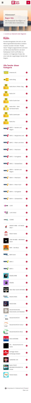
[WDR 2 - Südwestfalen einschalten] (27, 163)
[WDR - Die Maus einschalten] (27, 247)
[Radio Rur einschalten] (27, 121)
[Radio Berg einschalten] (27, 79)
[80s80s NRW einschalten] (27, 275)
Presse (26, 388)
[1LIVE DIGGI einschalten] (27, 212)
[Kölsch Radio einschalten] (27, 233)
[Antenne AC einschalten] (27, 72)
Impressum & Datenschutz (15, 388)
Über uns (25, 390)
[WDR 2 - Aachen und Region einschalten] (27, 128)
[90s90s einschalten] (27, 282)
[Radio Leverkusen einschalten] (27, 114)
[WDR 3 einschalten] (27, 261)
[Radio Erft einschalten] (27, 93)
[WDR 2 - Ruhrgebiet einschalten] (27, 156)
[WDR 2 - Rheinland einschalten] (27, 149)
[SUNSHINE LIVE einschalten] (27, 359)
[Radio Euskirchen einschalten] (27, 100)
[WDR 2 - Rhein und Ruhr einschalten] (27, 142)
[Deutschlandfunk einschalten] (27, 317)
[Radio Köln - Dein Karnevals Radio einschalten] (27, 107)
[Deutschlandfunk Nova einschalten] (27, 331)
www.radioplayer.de (15, 2)
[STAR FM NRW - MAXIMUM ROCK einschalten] (27, 240)
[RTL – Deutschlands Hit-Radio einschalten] (27, 345)
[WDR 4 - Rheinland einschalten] (27, 177)
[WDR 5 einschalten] (27, 268)
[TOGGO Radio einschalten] (27, 374)
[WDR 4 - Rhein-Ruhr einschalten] (27, 184)
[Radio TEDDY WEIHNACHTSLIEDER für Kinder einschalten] (27, 367)
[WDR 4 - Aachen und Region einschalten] (27, 170)
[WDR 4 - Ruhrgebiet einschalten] (27, 191)
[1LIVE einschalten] (27, 205)
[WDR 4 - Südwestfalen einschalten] (27, 198)
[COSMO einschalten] (27, 219)
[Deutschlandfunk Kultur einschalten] (27, 324)
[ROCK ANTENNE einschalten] (27, 338)
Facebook (6, 388)
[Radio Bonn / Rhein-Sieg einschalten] (27, 86)
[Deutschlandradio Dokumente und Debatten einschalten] (27, 310)
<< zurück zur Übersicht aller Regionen (14, 34)
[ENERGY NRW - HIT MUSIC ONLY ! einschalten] (27, 226)
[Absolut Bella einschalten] (27, 296)
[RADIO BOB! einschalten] (27, 303)
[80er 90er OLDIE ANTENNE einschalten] (27, 289)
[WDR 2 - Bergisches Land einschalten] (27, 135)
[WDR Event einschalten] (27, 254)
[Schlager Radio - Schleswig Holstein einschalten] (27, 352)
